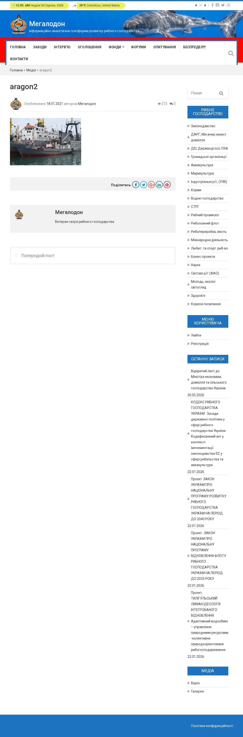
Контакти (19, 59)
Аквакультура (202, 165)
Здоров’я (198, 296)
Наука (195, 265)
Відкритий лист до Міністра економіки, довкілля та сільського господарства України (209, 379)
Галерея (197, 691)
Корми (196, 190)
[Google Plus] (151, 184)
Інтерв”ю (62, 47)
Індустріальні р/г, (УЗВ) (209, 182)
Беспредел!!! (194, 47)
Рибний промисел (205, 215)
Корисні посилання (206, 304)
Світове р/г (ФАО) (205, 273)
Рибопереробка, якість (209, 232)
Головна (18, 47)
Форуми (138, 47)
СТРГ (195, 207)
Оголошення (89, 47)
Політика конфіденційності (212, 726)
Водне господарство (207, 198)
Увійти (196, 335)
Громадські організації (208, 157)
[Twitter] (222, 5)
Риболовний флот (205, 223)
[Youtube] (217, 5)
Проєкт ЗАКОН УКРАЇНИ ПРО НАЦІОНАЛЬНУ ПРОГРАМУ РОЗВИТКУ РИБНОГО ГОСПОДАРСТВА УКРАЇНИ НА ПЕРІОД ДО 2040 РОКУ (208, 499)
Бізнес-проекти (203, 257)
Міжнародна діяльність (209, 240)
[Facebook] (212, 5)
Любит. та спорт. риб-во (209, 248)
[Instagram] (228, 5)
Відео (195, 683)
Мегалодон (87, 103)
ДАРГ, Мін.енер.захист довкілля (208, 137)
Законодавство (203, 126)
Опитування (164, 47)
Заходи (40, 47)
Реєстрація (200, 344)
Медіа (31, 70)
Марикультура (202, 173)
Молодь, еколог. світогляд (203, 284)
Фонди (115, 47)
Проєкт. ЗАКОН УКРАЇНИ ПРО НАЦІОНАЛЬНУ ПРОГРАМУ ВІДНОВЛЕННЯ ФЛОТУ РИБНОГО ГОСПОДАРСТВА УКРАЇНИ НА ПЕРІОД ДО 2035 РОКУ (208, 556)
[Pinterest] (167, 184)
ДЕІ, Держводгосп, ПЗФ (209, 148)
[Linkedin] (159, 184)
